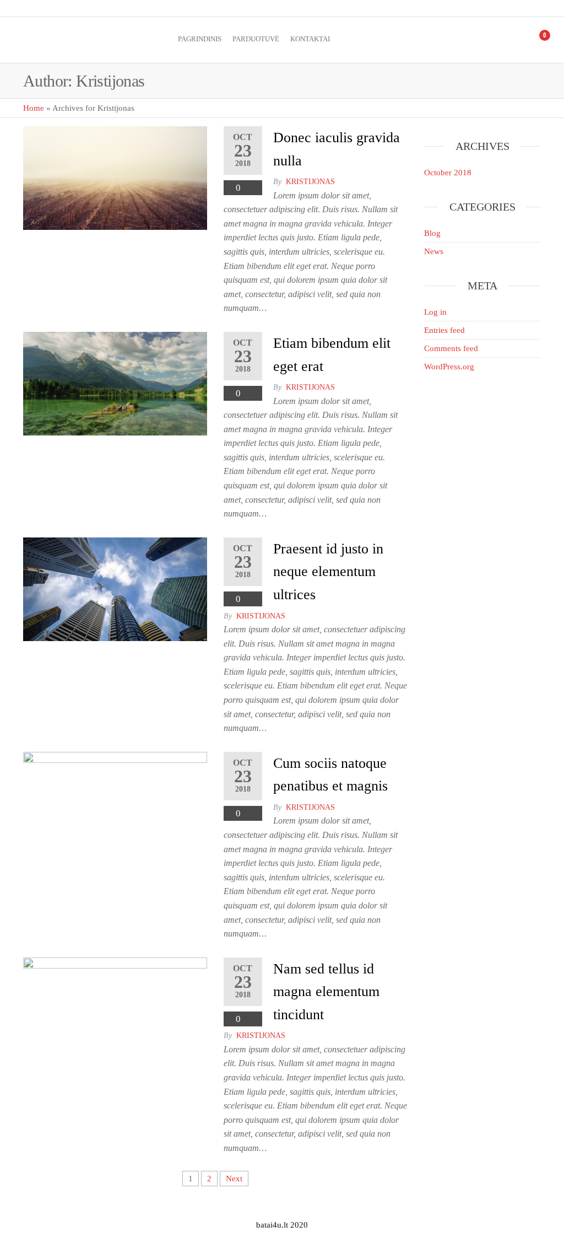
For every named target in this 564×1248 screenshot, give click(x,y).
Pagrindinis (199, 39)
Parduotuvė (255, 39)
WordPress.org (449, 366)
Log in (435, 312)
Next (234, 1178)
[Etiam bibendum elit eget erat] (115, 382)
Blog (432, 233)
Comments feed (451, 348)
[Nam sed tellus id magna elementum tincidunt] (115, 1008)
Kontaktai (310, 39)
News (433, 251)
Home (33, 108)
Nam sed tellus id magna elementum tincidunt (326, 992)
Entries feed (444, 330)
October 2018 (447, 172)
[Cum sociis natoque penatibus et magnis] (115, 802)
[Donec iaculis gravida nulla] (115, 177)
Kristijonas (310, 181)
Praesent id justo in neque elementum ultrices (328, 572)
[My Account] (521, 39)
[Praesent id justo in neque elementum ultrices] (115, 588)
